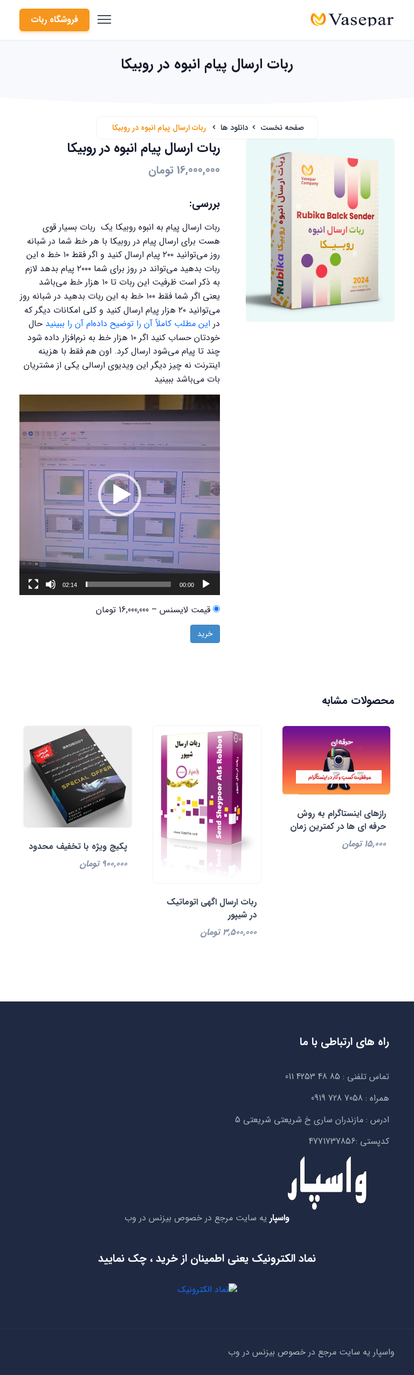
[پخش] (206, 584)
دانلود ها (234, 128)
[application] (119, 495)
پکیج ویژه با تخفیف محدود (78, 846)
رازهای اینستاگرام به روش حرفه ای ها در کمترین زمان (338, 820)
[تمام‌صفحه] (33, 584)
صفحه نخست (282, 128)
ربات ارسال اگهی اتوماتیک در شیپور (212, 908)
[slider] (128, 584)
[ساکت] (50, 584)
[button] (119, 494)
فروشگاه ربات (54, 19)
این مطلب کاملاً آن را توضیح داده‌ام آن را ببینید (129, 323)
